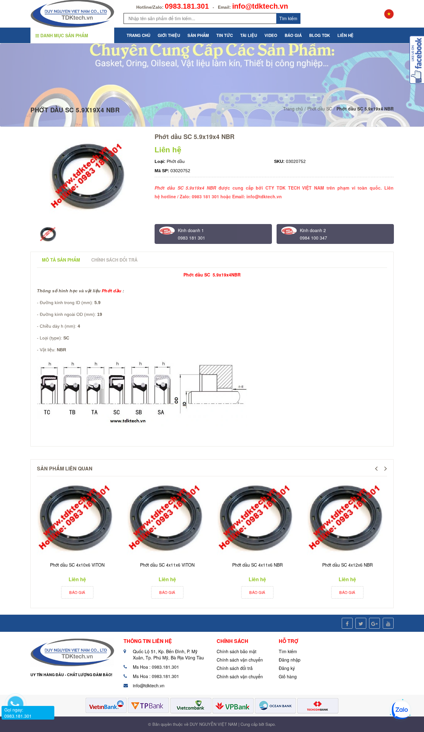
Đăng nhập (289, 660)
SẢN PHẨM (198, 35)
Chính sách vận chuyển (240, 660)
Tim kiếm (288, 18)
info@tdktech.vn (260, 6)
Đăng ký (287, 668)
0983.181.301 (187, 6)
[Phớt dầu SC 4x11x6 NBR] (256, 519)
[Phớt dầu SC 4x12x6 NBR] (346, 519)
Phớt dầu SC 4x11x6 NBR (257, 565)
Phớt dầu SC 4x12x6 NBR (347, 565)
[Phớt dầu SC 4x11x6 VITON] (166, 519)
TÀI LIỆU (248, 35)
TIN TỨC (224, 35)
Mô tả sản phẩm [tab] (61, 260)
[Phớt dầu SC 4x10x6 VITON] (76, 519)
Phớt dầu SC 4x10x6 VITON (77, 565)
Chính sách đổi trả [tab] (114, 260)
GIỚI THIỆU (169, 35)
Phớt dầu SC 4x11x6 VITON (167, 565)
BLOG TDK (319, 35)
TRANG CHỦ (138, 35)
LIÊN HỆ (345, 35)
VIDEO (270, 35)
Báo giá (77, 592)
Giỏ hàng (288, 676)
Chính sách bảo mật (236, 651)
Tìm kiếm (288, 651)
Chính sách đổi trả (235, 668)
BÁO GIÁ (293, 35)
